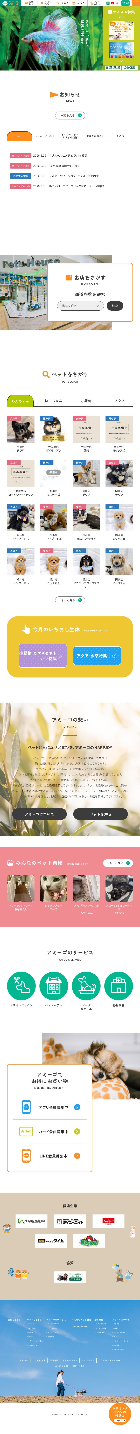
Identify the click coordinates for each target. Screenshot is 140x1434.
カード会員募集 (101, 1328)
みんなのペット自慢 (81, 1319)
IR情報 (116, 1328)
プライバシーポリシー (109, 1360)
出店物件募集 (39, 1360)
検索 (115, 306)
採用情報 (54, 1360)
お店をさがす (14, 1319)
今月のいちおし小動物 (35, 1341)
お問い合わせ (78, 1365)
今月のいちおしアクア (35, 1345)
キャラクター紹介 (119, 1332)
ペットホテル (52, 1328)
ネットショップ (69, 1360)
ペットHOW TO (79, 1326)
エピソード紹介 (119, 1349)
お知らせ (24, 1360)
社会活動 (117, 1345)
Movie (116, 1337)
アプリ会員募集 (101, 1324)
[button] (121, 17)
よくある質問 (61, 1365)
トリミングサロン (54, 1324)
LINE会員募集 (100, 1332)
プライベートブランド (121, 1341)
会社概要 (117, 1324)
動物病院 (51, 1337)
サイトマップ (88, 1360)
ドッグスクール (53, 1332)
